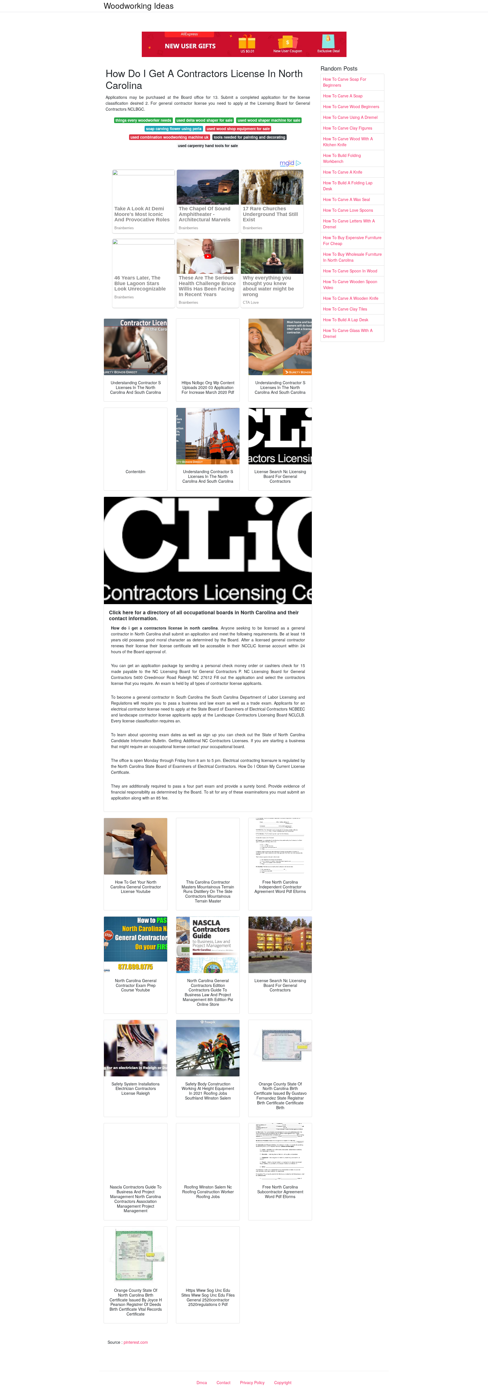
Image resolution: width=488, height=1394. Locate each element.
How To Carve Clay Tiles (345, 309)
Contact (223, 1382)
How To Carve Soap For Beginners (344, 82)
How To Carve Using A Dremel (350, 117)
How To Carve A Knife (342, 172)
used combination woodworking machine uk (169, 137)
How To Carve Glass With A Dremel (347, 333)
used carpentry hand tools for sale (208, 145)
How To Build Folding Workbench (342, 158)
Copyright (282, 1382)
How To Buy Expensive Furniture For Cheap (352, 240)
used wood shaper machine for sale (269, 120)
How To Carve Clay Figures (347, 128)
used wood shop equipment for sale (238, 128)
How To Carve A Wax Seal (346, 199)
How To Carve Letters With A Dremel (349, 224)
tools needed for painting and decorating (249, 137)
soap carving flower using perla (173, 128)
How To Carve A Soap (343, 96)
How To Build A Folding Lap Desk (347, 185)
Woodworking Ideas (139, 5)
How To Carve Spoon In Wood (350, 271)
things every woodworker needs (143, 120)
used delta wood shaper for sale (204, 120)
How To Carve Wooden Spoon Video (350, 284)
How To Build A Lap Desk (345, 319)
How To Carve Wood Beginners (351, 106)
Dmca (202, 1382)
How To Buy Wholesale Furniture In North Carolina (352, 257)
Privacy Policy (252, 1382)
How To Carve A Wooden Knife (350, 298)
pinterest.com (136, 1342)
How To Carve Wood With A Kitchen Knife (348, 141)
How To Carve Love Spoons (348, 210)
